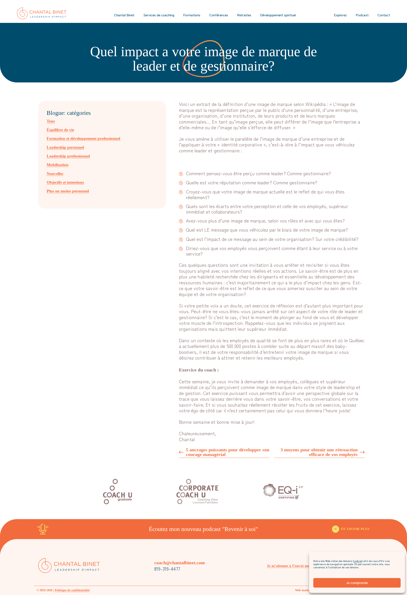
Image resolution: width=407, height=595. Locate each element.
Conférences (218, 14)
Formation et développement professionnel (83, 138)
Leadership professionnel (68, 156)
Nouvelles (55, 173)
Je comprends (357, 583)
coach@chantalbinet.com (179, 562)
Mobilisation (57, 165)
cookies (358, 561)
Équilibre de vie (60, 130)
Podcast (362, 14)
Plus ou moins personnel (68, 191)
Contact (384, 14)
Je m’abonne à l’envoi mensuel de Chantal (302, 566)
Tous (51, 121)
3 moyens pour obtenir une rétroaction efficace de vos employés (319, 452)
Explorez (340, 14)
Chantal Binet (124, 14)
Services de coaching (158, 14)
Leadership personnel (65, 147)
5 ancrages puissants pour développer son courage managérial (227, 452)
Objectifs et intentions (65, 182)
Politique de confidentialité (72, 590)
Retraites (244, 14)
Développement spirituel (278, 14)
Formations (191, 14)
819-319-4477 (167, 568)
